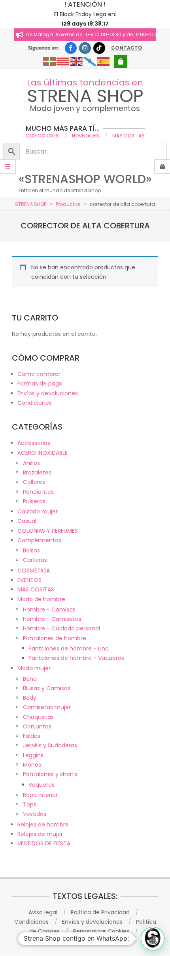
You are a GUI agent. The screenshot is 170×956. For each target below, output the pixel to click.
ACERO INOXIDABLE (42, 453)
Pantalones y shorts (50, 774)
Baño (30, 679)
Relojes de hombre (43, 824)
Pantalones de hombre (54, 638)
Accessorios (33, 443)
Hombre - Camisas (49, 609)
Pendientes (38, 492)
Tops (29, 804)
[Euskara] (50, 60)
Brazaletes (37, 472)
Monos (32, 765)
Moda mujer (34, 668)
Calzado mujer (37, 511)
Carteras (35, 560)
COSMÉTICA (33, 570)
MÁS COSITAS (35, 589)
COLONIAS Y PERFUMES (47, 531)
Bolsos (31, 550)
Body (29, 698)
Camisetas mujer (47, 707)
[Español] (103, 60)
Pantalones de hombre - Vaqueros (76, 658)
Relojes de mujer (40, 834)
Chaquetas (38, 717)
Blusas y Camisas (46, 688)
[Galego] (90, 60)
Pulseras (34, 501)
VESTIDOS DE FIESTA (43, 843)
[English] (76, 60)
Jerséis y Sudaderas (50, 745)
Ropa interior (40, 795)
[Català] (63, 60)
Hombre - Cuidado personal (61, 628)
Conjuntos (37, 726)
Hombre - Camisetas (52, 619)
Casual (26, 521)
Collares (34, 482)
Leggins (33, 755)
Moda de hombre (41, 599)
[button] (152, 938)
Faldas (31, 736)
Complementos (39, 540)
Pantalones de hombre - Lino (68, 648)
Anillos (31, 463)
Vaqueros (41, 785)
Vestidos (34, 814)
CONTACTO (126, 47)
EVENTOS (29, 580)
